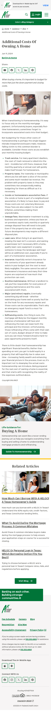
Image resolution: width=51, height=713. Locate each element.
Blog (24, 29)
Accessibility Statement (14, 630)
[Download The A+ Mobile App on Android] (11, 666)
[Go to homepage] (9, 15)
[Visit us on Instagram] (11, 680)
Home (6, 29)
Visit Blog (23, 581)
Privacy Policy (37, 630)
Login (37, 15)
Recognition (8, 625)
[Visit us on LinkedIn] (25, 680)
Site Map (22, 625)
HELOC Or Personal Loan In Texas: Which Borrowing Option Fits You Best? (22, 554)
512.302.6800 (31, 639)
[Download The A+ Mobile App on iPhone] (5, 666)
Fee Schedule (8, 619)
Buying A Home (9, 58)
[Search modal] (26, 14)
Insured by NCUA (24, 701)
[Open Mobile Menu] (46, 14)
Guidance (15, 29)
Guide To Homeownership (19, 452)
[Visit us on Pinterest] (32, 680)
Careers (22, 619)
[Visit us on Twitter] (18, 680)
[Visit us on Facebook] (5, 680)
